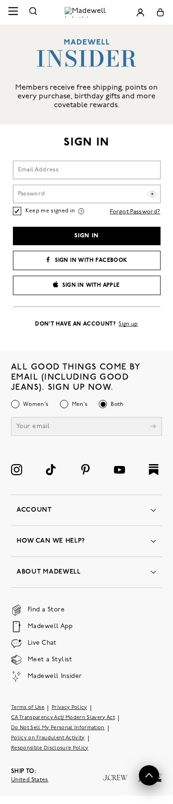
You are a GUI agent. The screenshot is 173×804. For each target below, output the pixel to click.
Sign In (86, 236)
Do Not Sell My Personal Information (58, 727)
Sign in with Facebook (91, 260)
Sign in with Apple (90, 285)
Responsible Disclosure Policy (50, 747)
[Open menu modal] (13, 12)
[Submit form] (153, 427)
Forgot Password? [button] (135, 212)
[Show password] (152, 194)
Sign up (128, 324)
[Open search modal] (33, 12)
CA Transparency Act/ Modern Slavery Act (63, 717)
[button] (149, 775)
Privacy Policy (69, 707)
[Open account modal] (140, 12)
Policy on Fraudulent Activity (48, 737)
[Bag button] (160, 12)
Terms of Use (27, 707)
